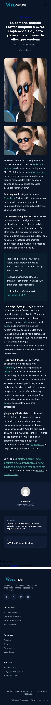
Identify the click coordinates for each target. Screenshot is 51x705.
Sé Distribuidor (10, 667)
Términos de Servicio (39, 700)
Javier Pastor (11, 474)
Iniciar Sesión (9, 652)
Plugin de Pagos (10, 624)
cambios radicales (37, 172)
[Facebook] (6, 597)
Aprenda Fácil (9, 648)
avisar (7, 371)
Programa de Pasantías (13, 671)
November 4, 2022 (16, 295)
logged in (14, 566)
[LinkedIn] (21, 597)
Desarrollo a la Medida (13, 616)
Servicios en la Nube (12, 620)
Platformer (9, 367)
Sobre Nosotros (10, 675)
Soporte (7, 640)
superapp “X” (37, 444)
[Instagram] (13, 597)
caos (6, 403)
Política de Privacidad (19, 700)
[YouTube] (28, 597)
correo (7, 326)
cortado (26, 322)
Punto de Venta (10, 612)
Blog (6, 644)
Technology (25, 17)
